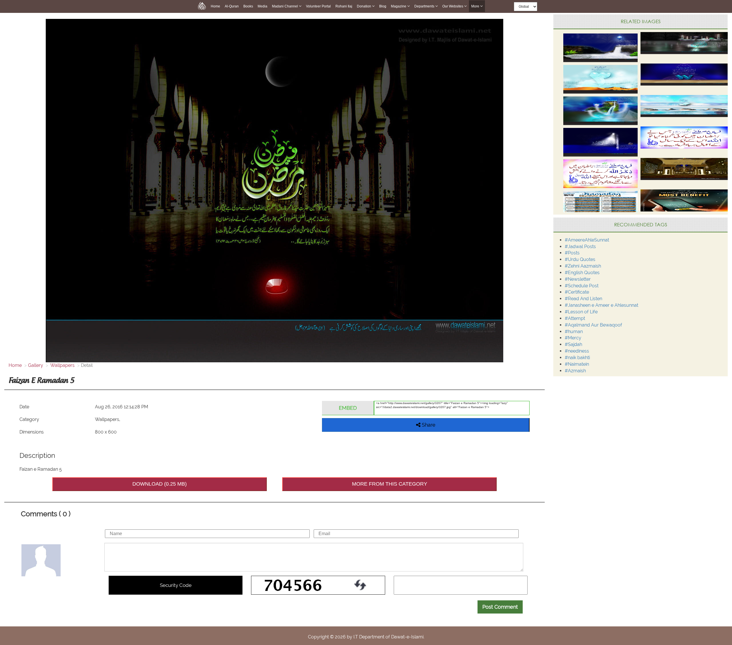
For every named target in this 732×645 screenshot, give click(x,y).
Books (248, 6)
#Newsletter (578, 279)
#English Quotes (582, 272)
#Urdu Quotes (580, 259)
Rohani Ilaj (343, 6)
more (475, 6)
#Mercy (573, 338)
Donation (364, 6)
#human (574, 331)
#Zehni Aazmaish (583, 266)
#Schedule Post (581, 285)
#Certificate (577, 292)
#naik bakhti (577, 357)
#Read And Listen (583, 298)
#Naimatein (577, 364)
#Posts (572, 253)
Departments (424, 6)
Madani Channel (285, 6)
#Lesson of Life (581, 311)
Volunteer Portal (318, 6)
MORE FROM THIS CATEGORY (389, 484)
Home (215, 6)
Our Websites (453, 6)
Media (262, 6)
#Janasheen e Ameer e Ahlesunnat (601, 305)
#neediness (577, 351)
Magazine (399, 6)
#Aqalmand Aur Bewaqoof (593, 325)
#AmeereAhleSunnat (587, 240)
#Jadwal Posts (580, 246)
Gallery (35, 365)
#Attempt (575, 318)
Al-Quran (232, 6)
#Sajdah (573, 344)
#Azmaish (575, 370)
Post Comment (500, 607)
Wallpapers (62, 365)
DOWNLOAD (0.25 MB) (159, 484)
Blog (382, 6)
